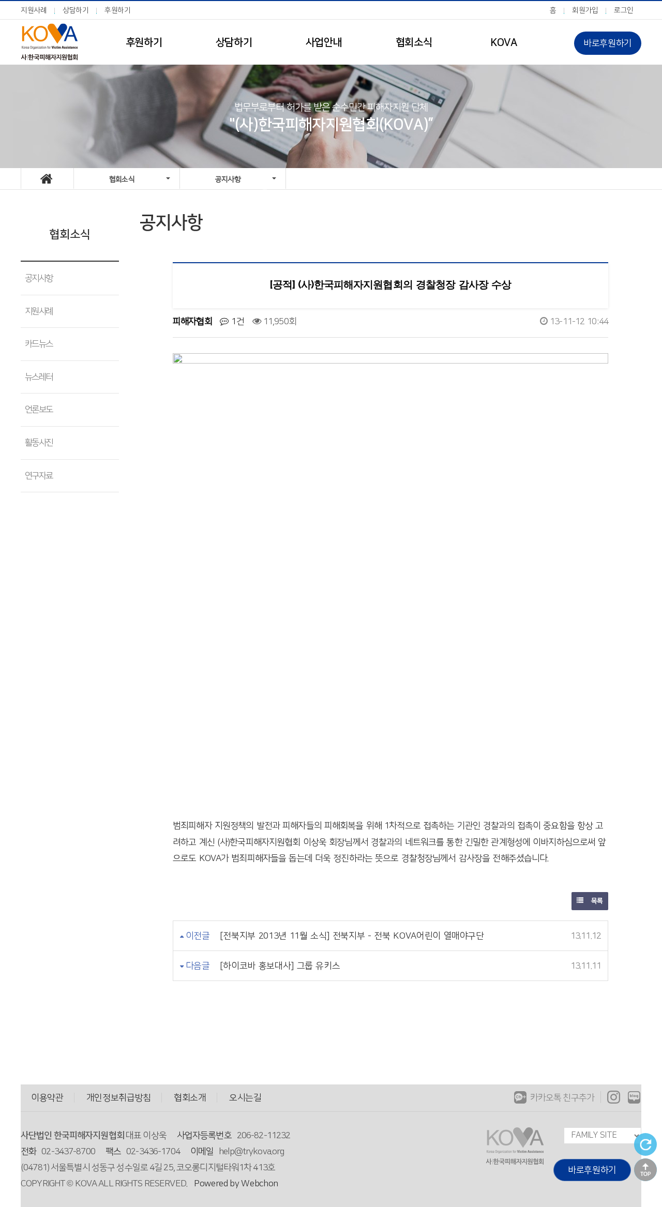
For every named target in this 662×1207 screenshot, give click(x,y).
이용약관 (47, 1098)
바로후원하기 (607, 43)
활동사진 (38, 442)
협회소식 (414, 42)
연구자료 (38, 475)
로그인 (624, 10)
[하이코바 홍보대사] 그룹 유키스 (280, 966)
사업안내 (324, 42)
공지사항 (38, 278)
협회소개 (190, 1098)
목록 (596, 900)
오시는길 (245, 1098)
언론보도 (38, 409)
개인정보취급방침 (118, 1098)
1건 (236, 321)
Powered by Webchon (236, 1183)
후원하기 (117, 10)
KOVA (503, 42)
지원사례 (34, 10)
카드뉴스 (38, 344)
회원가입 (585, 10)
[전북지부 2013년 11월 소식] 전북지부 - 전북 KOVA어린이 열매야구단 (352, 936)
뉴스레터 (38, 377)
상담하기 (76, 10)
